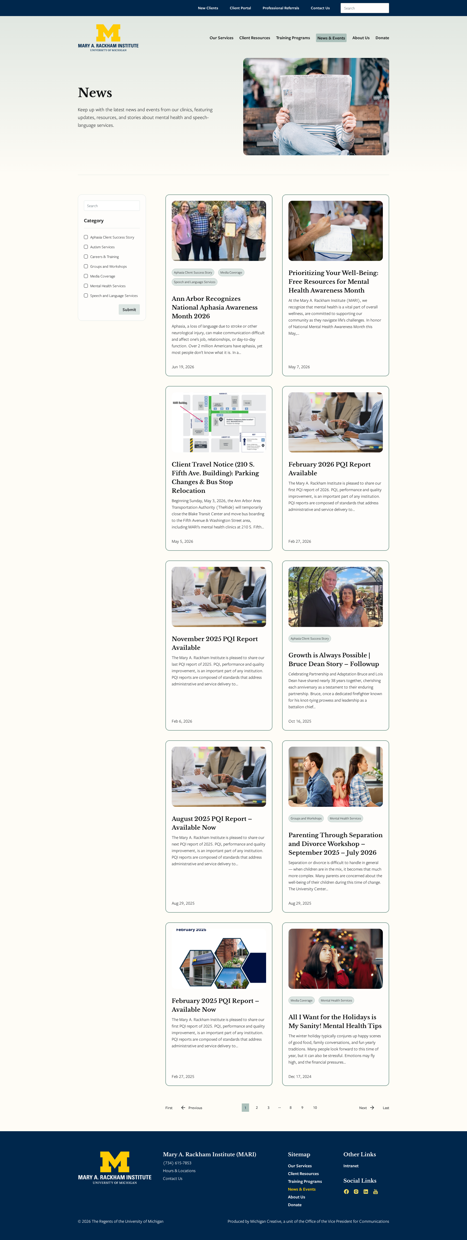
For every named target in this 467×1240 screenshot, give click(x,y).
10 (315, 1107)
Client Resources (254, 37)
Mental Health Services (108, 285)
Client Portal (240, 7)
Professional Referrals (281, 7)
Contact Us (320, 7)
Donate (382, 37)
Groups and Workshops (108, 266)
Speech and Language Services (114, 295)
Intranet (351, 1165)
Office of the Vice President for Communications (347, 1221)
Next (363, 1107)
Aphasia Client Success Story (112, 237)
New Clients (208, 7)
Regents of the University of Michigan (131, 1221)
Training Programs (293, 37)
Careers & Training (104, 256)
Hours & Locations (179, 1170)
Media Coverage (102, 276)
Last (386, 1107)
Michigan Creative (265, 1221)
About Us (361, 37)
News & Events (331, 38)
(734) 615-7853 (177, 1163)
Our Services (222, 37)
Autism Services (102, 246)
